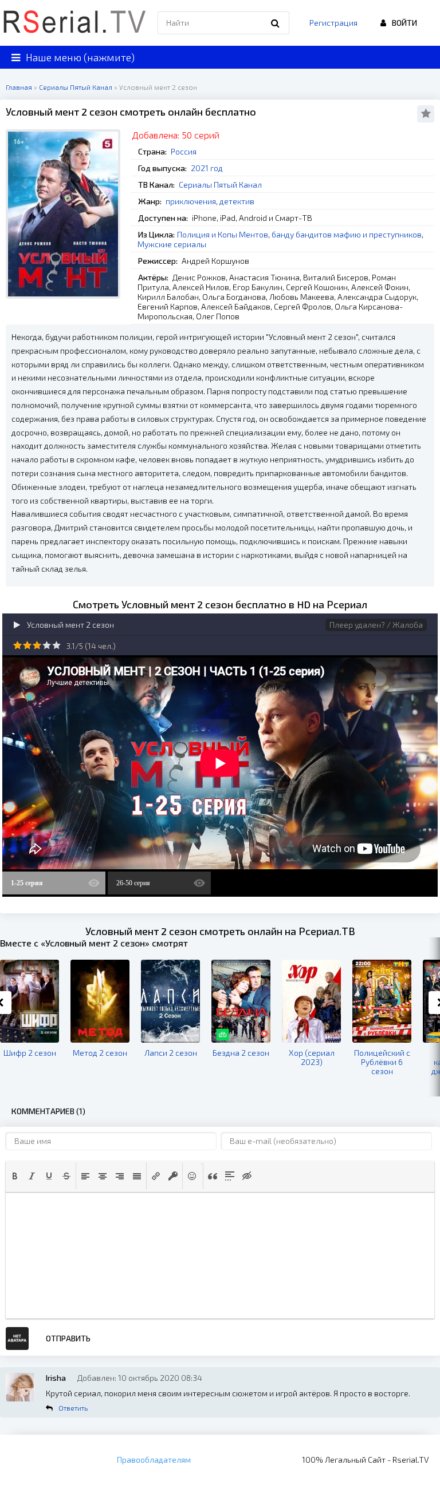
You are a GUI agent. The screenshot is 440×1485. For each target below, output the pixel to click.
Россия (184, 151)
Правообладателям (154, 1459)
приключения (191, 201)
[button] (15, 1176)
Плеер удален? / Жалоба (376, 624)
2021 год (207, 168)
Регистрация (333, 22)
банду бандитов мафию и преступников (347, 234)
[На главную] (74, 23)
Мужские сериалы (172, 244)
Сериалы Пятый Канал (220, 184)
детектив (236, 201)
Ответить (73, 1408)
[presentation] (14, 1176)
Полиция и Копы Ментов (222, 234)
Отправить (68, 1338)
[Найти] (275, 22)
